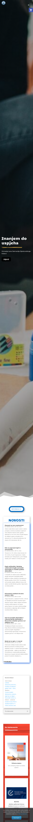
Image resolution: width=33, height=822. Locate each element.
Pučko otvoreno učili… (10, 705)
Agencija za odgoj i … (10, 696)
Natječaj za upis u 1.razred (13, 641)
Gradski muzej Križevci (11, 701)
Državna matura (16, 763)
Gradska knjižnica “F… (10, 703)
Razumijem (16, 818)
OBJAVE (6, 259)
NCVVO (16, 801)
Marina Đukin (10, 526)
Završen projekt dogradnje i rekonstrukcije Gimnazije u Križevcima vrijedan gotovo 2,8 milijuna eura (15, 620)
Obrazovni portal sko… (11, 684)
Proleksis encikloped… (10, 686)
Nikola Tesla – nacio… (10, 688)
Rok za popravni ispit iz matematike (13, 548)
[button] (31, 10)
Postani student (9, 692)
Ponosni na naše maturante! (14, 525)
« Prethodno (7, 661)
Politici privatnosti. (22, 814)
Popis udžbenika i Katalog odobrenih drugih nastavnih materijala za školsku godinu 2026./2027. (14, 569)
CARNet (7, 683)
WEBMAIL (17, 509)
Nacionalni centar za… (10, 698)
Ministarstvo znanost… (11, 694)
